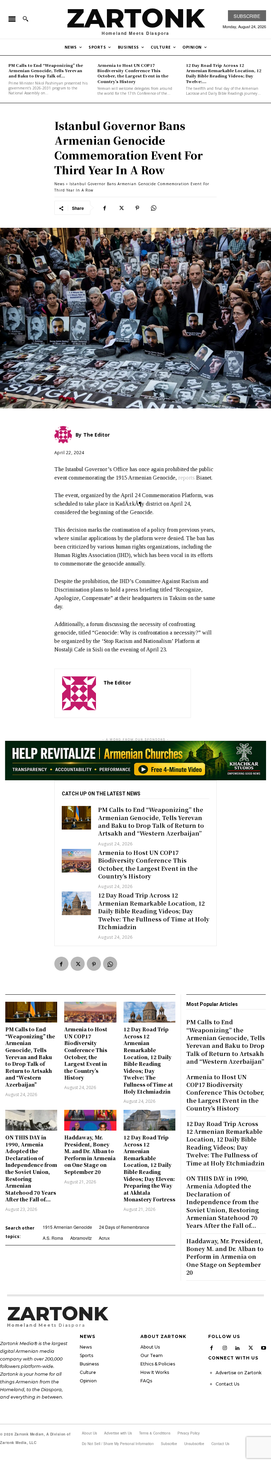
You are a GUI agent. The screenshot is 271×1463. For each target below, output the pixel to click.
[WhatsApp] (153, 208)
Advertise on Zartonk (238, 1372)
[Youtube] (263, 1347)
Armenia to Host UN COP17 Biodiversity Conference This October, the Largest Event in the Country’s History (132, 73)
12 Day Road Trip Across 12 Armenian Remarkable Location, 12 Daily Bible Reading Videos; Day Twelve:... (223, 73)
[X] (121, 208)
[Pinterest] (137, 208)
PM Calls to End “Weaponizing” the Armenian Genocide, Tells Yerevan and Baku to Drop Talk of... (45, 70)
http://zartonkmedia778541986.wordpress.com (143, 692)
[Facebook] (105, 208)
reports (186, 478)
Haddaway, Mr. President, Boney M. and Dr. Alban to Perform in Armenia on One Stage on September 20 (90, 1154)
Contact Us (227, 1384)
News (59, 183)
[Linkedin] (237, 1347)
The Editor (117, 682)
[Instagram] (224, 1347)
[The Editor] (79, 693)
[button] (25, 18)
